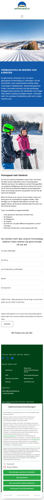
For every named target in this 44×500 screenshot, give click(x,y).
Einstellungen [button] (36, 439)
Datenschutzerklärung (9, 436)
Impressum (37, 495)
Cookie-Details (8, 495)
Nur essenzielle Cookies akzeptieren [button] (22, 483)
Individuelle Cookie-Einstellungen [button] (22, 488)
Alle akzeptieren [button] (22, 477)
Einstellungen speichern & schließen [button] (22, 472)
